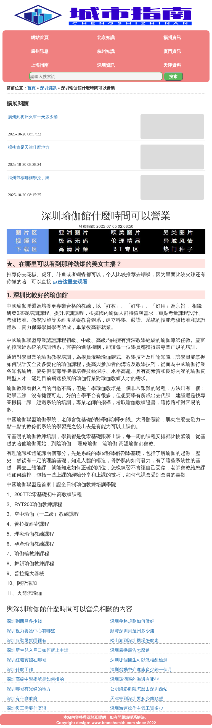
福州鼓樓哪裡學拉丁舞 (28, 178)
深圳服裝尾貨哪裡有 (26, 640)
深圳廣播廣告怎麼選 (130, 650)
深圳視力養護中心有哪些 (31, 630)
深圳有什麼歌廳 (22, 698)
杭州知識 (106, 51)
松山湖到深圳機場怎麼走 (134, 640)
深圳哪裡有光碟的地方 (29, 688)
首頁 (31, 88)
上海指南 (40, 65)
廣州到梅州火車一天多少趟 (33, 117)
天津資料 (172, 65)
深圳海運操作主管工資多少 (136, 708)
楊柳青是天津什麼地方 (28, 147)
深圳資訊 (106, 65)
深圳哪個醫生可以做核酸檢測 (139, 659)
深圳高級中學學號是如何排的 (35, 679)
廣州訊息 (40, 51)
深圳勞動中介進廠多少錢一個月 (141, 669)
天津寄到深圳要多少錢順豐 (136, 698)
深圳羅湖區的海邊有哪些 (134, 679)
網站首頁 (40, 37)
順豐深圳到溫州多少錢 (132, 630)
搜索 (173, 76)
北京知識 (106, 37)
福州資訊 (172, 37)
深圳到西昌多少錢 (24, 621)
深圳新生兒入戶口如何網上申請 (37, 650)
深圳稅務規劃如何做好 (132, 621)
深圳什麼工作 (20, 669)
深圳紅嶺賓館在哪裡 (26, 659)
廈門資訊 (172, 51)
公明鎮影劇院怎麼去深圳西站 (139, 688)
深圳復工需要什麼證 (26, 708)
